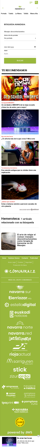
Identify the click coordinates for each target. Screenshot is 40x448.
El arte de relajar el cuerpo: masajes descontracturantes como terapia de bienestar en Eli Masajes (27, 240)
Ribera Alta (34, 13)
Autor (6, 50)
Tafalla (26, 13)
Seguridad (28, 262)
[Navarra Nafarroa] (20, 410)
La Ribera (18, 13)
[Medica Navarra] (29, 387)
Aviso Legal (12, 262)
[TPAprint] (10, 403)
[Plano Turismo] (29, 395)
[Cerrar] (38, 436)
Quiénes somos (14, 258)
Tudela (11, 13)
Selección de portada (11, 35)
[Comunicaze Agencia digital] (20, 271)
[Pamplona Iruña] (29, 403)
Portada (3, 13)
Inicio (4, 258)
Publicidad (34, 258)
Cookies (20, 262)
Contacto (25, 258)
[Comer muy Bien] (10, 395)
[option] (20, 8)
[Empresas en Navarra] (10, 387)
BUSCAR (20, 61)
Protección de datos (20, 265)
